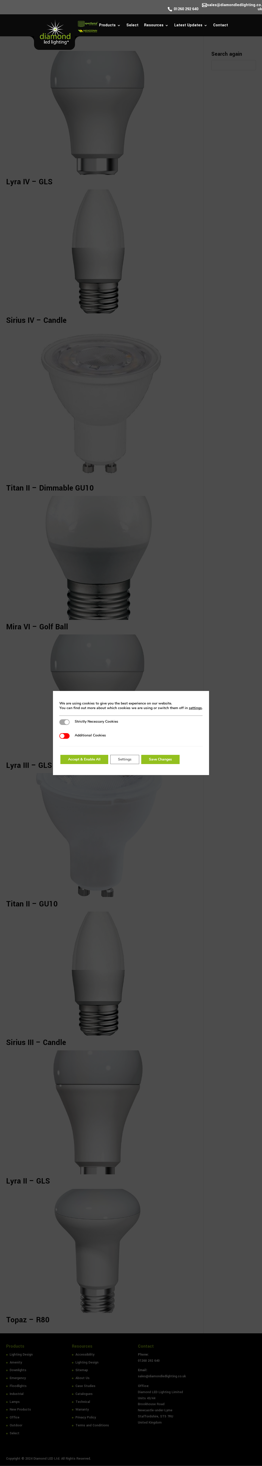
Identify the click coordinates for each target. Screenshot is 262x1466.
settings (195, 708)
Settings (125, 759)
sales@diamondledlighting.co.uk (234, 7)
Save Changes (160, 759)
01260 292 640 (186, 9)
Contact (220, 26)
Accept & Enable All (84, 759)
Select (132, 26)
